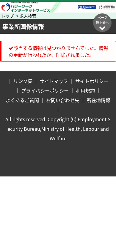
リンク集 (22, 80)
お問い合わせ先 (62, 100)
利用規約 (85, 90)
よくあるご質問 (22, 100)
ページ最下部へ (102, 19)
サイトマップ (54, 80)
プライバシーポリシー (45, 90)
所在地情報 (98, 100)
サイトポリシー (92, 80)
